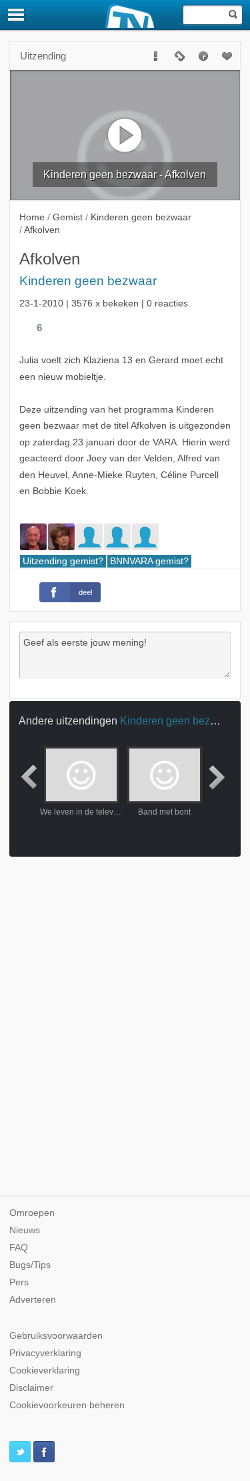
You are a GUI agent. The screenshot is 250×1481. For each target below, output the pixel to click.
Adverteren (32, 1300)
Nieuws (24, 1230)
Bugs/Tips (30, 1265)
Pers (19, 1282)
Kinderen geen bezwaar (88, 281)
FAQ (18, 1248)
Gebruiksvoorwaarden (56, 1336)
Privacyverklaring (45, 1353)
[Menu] (16, 14)
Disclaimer (31, 1388)
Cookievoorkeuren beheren (67, 1405)
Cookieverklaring (44, 1370)
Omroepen (32, 1213)
